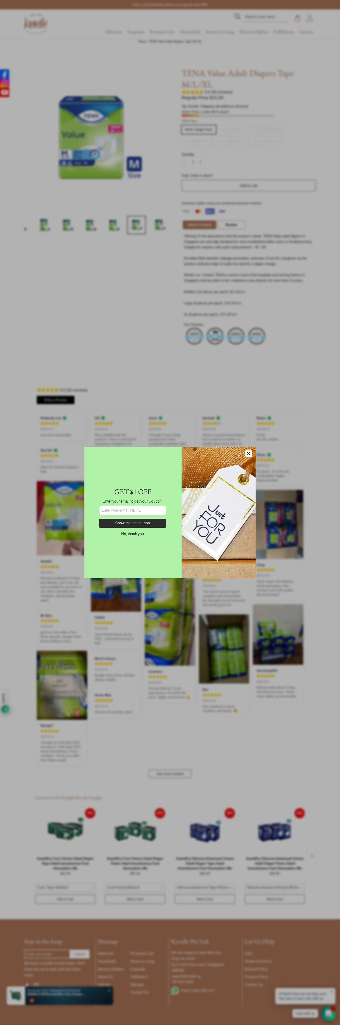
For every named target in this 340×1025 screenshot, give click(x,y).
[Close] (248, 453)
